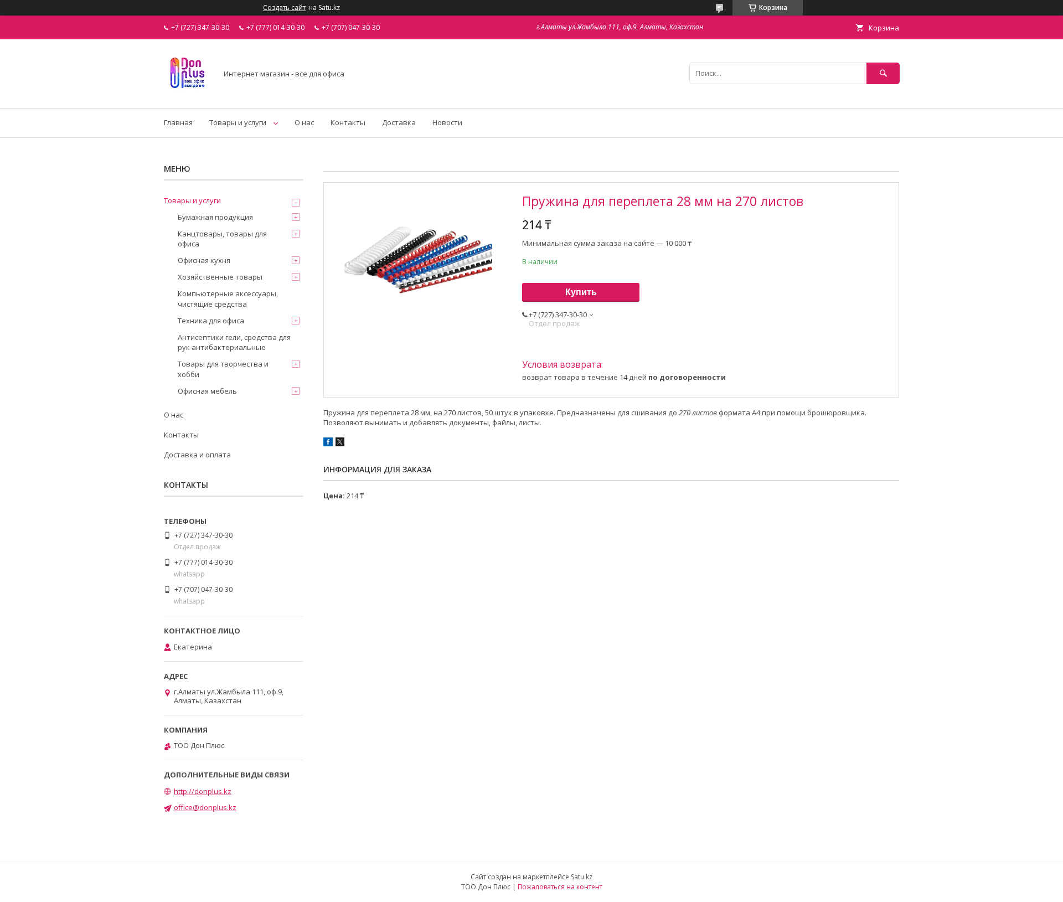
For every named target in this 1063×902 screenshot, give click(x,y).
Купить (581, 292)
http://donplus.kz (202, 791)
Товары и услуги (237, 122)
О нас (304, 122)
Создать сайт (284, 8)
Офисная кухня (204, 260)
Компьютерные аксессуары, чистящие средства (228, 298)
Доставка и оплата (197, 455)
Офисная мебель (207, 391)
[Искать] (883, 73)
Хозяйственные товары (220, 277)
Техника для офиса (211, 321)
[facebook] (328, 444)
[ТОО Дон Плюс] (187, 94)
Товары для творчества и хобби (223, 369)
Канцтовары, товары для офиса (222, 239)
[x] (340, 444)
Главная (178, 122)
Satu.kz (581, 877)
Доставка (399, 122)
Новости (447, 122)
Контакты (348, 122)
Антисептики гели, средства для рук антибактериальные (234, 342)
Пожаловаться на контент (560, 886)
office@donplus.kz (205, 807)
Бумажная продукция (215, 217)
